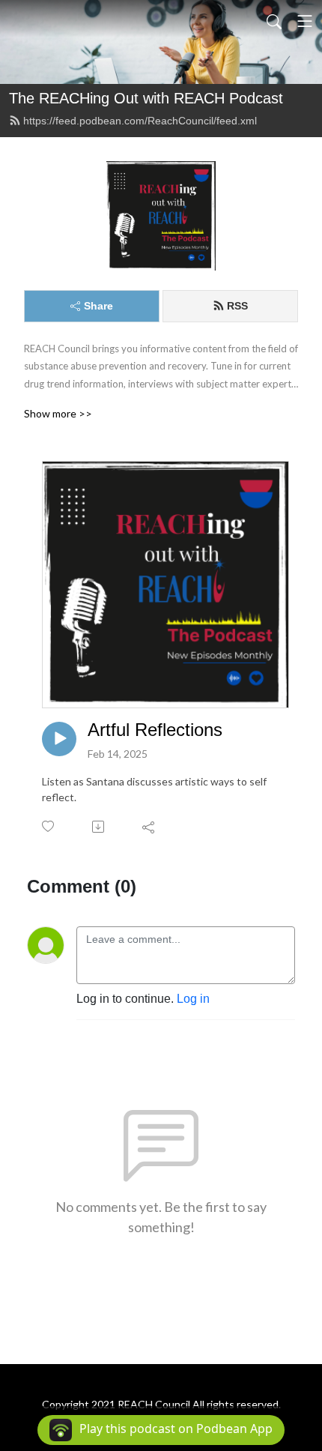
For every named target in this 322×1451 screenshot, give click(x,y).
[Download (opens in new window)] (99, 826)
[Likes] (49, 826)
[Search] (274, 21)
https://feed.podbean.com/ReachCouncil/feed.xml (140, 121)
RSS (237, 306)
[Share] (149, 826)
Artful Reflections (155, 730)
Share (98, 306)
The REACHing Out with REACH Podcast (146, 98)
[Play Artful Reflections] (59, 739)
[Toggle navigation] (305, 21)
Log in (193, 998)
